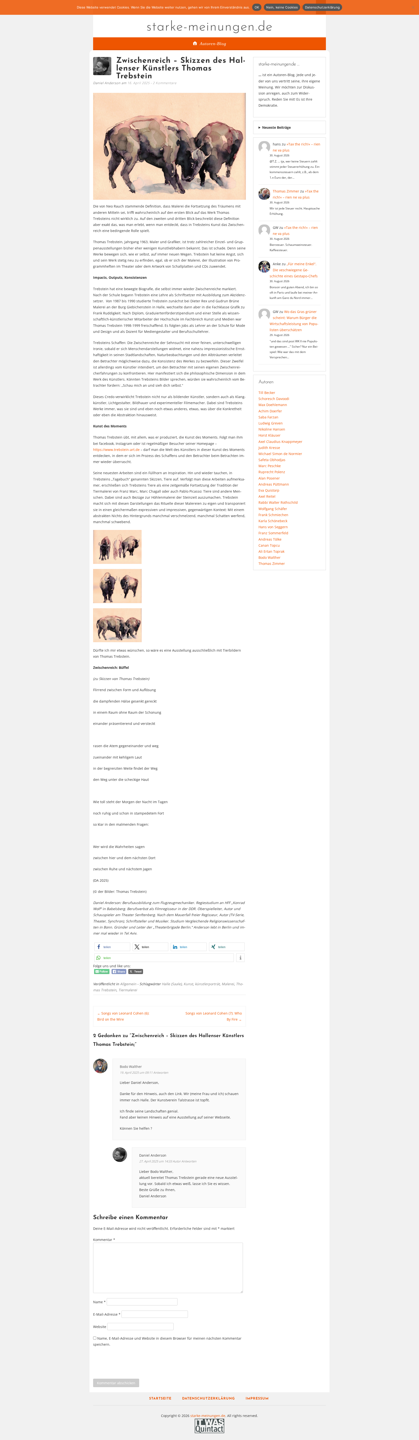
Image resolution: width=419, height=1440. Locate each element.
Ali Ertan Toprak (271, 551)
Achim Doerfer (270, 411)
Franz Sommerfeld (273, 533)
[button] (112, 947)
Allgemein (128, 984)
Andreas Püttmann (273, 484)
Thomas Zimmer (286, 191)
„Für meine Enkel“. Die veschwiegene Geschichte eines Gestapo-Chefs (294, 270)
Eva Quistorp (268, 490)
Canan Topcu (269, 545)
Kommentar (104, 1239)
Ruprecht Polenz (271, 472)
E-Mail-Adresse (107, 1314)
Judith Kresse (269, 447)
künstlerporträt (207, 984)
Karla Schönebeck (272, 521)
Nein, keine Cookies (282, 7)
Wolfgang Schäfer (272, 508)
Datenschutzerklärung (208, 1398)
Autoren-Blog (213, 43)
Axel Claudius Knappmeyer (280, 441)
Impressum (257, 1398)
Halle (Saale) (172, 984)
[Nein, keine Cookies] (413, 7)
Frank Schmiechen (273, 514)
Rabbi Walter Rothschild (278, 502)
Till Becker (266, 392)
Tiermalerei (127, 990)
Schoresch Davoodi (273, 398)
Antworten (160, 1073)
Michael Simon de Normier (280, 453)
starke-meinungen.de (209, 27)
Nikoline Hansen (271, 429)
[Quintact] (209, 1425)
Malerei (228, 984)
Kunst (188, 984)
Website (99, 1326)
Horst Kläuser (269, 435)
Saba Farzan (268, 417)
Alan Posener (269, 478)
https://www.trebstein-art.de (116, 449)
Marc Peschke (269, 466)
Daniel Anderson (152, 1155)
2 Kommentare (165, 83)
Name (99, 1301)
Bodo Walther (269, 557)
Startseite (160, 1398)
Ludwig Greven (270, 423)
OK (257, 7)
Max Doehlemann (272, 404)
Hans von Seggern (273, 527)
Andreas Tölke (270, 539)
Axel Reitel (266, 496)
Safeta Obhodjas (271, 459)
